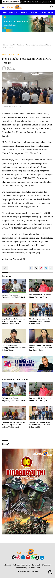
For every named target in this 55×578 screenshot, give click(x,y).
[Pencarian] (51, 7)
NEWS (12, 45)
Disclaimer (46, 565)
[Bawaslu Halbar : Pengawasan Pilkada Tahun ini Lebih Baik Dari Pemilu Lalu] (41, 336)
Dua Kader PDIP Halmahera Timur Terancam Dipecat (40, 296)
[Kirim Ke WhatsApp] (51, 268)
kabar (9, 67)
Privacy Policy (21, 568)
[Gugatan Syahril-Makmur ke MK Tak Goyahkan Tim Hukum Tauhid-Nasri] (14, 310)
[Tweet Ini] (36, 268)
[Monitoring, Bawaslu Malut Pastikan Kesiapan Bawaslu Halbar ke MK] (41, 310)
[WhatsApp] (33, 557)
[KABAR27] (14, 7)
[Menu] (3, 7)
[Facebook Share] (31, 268)
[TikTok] (37, 558)
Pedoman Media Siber (21, 565)
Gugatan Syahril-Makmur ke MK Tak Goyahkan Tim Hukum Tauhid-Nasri (13, 321)
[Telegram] (42, 558)
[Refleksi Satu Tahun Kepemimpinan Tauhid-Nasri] (14, 286)
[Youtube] (28, 557)
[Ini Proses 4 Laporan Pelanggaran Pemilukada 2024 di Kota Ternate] (14, 336)
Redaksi (7, 565)
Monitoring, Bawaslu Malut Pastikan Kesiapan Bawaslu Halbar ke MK (40, 321)
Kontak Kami (34, 568)
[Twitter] (14, 557)
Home (5, 45)
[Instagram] (18, 557)
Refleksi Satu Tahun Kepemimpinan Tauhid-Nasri (13, 296)
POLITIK (20, 45)
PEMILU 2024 (7, 55)
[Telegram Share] (46, 268)
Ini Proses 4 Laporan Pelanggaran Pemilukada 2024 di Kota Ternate (14, 347)
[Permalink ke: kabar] (4, 68)
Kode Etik (36, 565)
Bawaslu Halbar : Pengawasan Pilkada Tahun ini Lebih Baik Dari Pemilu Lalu (41, 347)
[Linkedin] (23, 557)
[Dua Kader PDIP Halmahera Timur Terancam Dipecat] (41, 285)
